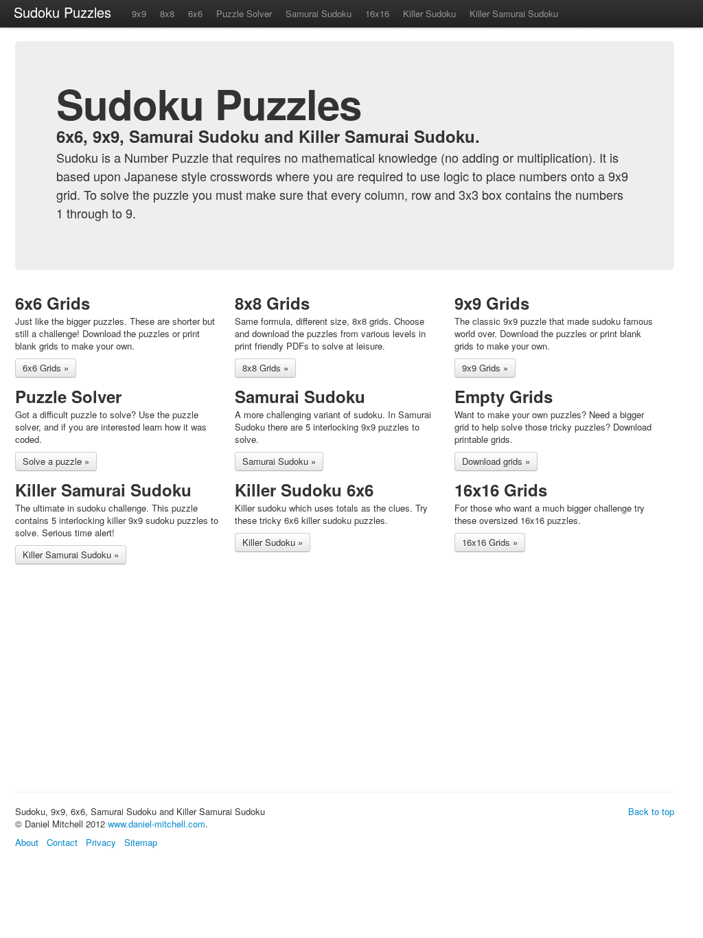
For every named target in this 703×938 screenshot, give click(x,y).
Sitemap (140, 842)
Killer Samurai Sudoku (514, 13)
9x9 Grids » (485, 367)
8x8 (167, 13)
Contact (62, 842)
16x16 (377, 13)
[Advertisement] (265, 680)
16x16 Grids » (490, 542)
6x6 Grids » (46, 367)
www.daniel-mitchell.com (156, 823)
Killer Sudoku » (272, 542)
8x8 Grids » (265, 367)
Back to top (651, 811)
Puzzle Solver (244, 13)
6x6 (195, 13)
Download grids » (496, 461)
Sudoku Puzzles (62, 12)
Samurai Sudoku (319, 13)
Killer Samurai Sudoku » (71, 554)
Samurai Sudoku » (279, 461)
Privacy (101, 842)
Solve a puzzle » (56, 461)
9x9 (139, 13)
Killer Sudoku (429, 13)
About (26, 842)
